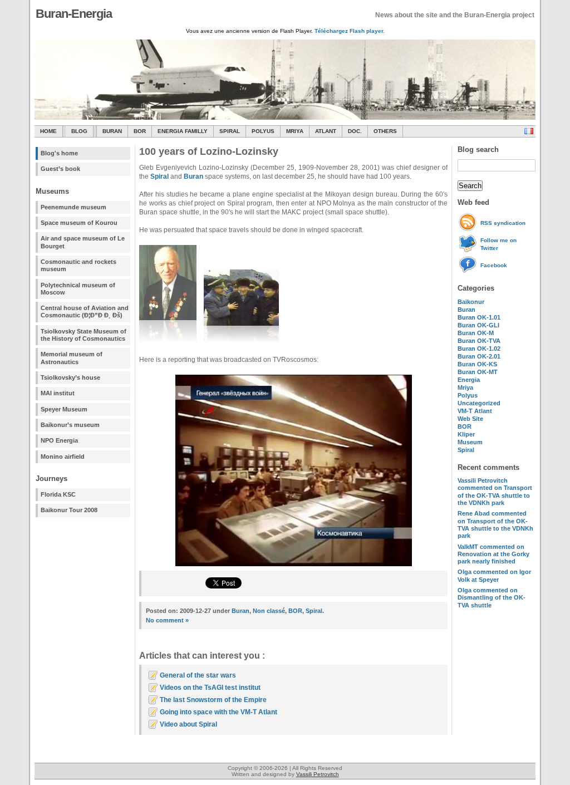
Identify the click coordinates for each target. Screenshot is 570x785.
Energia (469, 379)
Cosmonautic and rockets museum (78, 265)
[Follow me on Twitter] (469, 250)
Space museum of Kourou (79, 222)
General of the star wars (198, 675)
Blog (79, 131)
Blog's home (59, 153)
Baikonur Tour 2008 (69, 510)
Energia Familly (183, 131)
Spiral (466, 450)
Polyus (263, 131)
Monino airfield (63, 456)
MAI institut (58, 393)
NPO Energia (59, 440)
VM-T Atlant (475, 411)
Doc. (355, 131)
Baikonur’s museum (70, 424)
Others (385, 131)
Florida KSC (58, 494)
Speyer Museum (64, 409)
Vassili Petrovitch (317, 774)
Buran (112, 131)
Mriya (294, 131)
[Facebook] (469, 271)
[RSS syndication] (469, 229)
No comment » (167, 620)
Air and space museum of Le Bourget (83, 242)
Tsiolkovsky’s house (70, 377)
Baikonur (471, 301)
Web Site (470, 418)
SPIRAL (229, 131)
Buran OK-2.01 (479, 356)
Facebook (493, 265)
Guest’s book (60, 168)
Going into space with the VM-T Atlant (218, 712)
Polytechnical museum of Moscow (78, 289)
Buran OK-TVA (479, 340)
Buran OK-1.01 (479, 317)
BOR (140, 131)
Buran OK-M (476, 333)
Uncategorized (479, 403)
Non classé (269, 610)
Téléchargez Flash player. (350, 31)
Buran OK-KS (477, 364)
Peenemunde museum (73, 207)
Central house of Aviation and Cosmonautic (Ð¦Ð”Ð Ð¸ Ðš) (85, 311)
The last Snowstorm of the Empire (213, 700)
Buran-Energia (74, 14)
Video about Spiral (188, 724)
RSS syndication (502, 223)
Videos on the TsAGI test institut (210, 687)
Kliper (466, 434)
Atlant (325, 131)
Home (48, 131)
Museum (470, 442)
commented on (495, 491)
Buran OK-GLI (478, 325)
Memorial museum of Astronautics (71, 358)
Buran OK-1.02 (479, 348)
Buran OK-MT (478, 372)
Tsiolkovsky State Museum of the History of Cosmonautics (83, 335)
